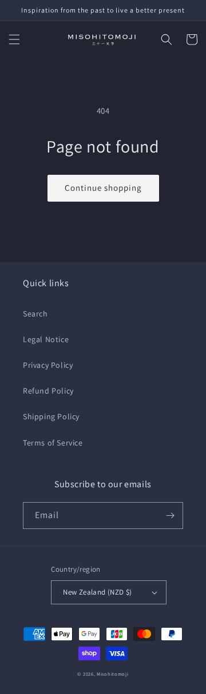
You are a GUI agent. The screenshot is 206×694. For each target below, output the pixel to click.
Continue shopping (103, 187)
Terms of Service (53, 443)
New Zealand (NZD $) (97, 592)
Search (35, 313)
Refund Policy (48, 391)
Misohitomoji (112, 674)
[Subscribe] (170, 515)
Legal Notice (46, 339)
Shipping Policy (51, 416)
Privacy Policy (48, 365)
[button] (14, 39)
